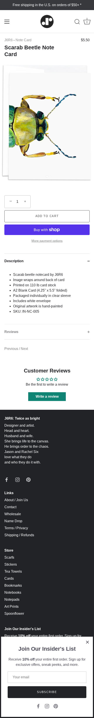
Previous (11, 349)
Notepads (11, 599)
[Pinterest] (56, 706)
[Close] (87, 642)
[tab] (47, 296)
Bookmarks (13, 585)
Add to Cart (47, 216)
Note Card (23, 40)
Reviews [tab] (11, 332)
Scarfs (9, 557)
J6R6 (8, 40)
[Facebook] (38, 706)
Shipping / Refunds (19, 535)
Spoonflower (14, 613)
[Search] (77, 22)
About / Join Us (16, 500)
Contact (10, 507)
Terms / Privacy (16, 528)
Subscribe (47, 692)
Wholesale (12, 514)
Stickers (10, 564)
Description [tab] (14, 261)
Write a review (47, 396)
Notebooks (12, 592)
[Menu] (7, 22)
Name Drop (13, 521)
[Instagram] (47, 706)
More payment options (47, 240)
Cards (9, 578)
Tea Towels (13, 571)
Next (24, 349)
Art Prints (11, 606)
